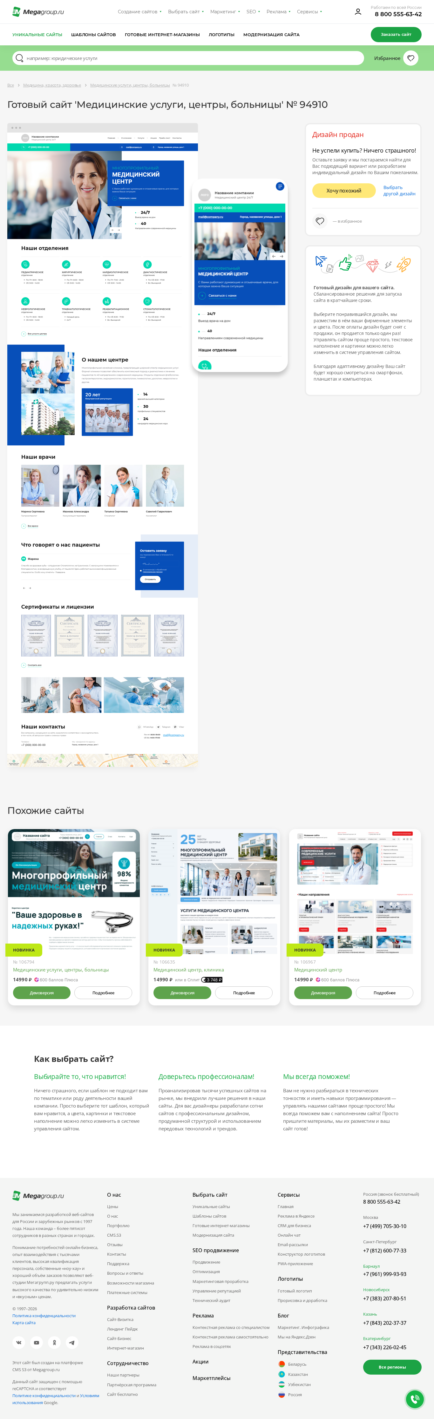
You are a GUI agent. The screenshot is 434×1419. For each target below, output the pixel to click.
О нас (112, 1216)
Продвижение (206, 1262)
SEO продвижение (216, 1250)
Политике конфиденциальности (44, 1395)
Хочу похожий (344, 190)
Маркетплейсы (212, 1378)
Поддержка (118, 1263)
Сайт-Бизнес (119, 1338)
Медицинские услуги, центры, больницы (61, 969)
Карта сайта (24, 1322)
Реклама (277, 12)
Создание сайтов (138, 12)
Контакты (116, 1254)
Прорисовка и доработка (302, 1300)
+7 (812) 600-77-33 (384, 1250)
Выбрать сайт (184, 12)
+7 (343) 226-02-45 (384, 1347)
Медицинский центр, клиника (188, 969)
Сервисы (307, 12)
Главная (286, 1206)
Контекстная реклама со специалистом (231, 1327)
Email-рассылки (293, 1244)
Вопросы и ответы (125, 1273)
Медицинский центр (318, 969)
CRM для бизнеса (294, 1225)
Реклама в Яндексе (296, 1216)
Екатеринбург (377, 1338)
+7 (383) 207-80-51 (384, 1298)
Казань (370, 1314)
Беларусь (297, 1364)
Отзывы (115, 1244)
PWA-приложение (295, 1263)
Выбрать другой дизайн (399, 190)
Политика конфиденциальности (44, 1315)
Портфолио (118, 1225)
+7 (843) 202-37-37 (384, 1322)
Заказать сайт (396, 34)
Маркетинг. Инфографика (303, 1327)
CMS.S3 (114, 1235)
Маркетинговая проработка (220, 1281)
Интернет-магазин (125, 1348)
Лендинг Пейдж (122, 1329)
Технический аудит (211, 1300)
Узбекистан (299, 1384)
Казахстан (298, 1374)
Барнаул (371, 1266)
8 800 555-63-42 (398, 14)
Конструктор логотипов (301, 1254)
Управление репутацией (217, 1291)
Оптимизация (206, 1271)
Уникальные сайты (37, 34)
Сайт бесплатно (122, 1394)
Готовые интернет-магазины (162, 34)
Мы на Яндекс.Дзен (296, 1337)
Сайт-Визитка (120, 1319)
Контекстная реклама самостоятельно (230, 1337)
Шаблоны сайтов (93, 34)
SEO (251, 12)
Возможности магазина (130, 1283)
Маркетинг (223, 12)
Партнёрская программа (131, 1385)
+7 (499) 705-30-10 (384, 1226)
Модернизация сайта (271, 34)
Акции (201, 1361)
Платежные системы (127, 1292)
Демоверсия (42, 993)
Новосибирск (376, 1289)
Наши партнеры (123, 1375)
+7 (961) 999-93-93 (384, 1274)
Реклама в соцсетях (212, 1346)
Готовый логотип (295, 1291)
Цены (112, 1206)
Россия (295, 1394)
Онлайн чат (289, 1235)
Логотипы (222, 34)
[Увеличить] (127, 927)
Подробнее (103, 993)
